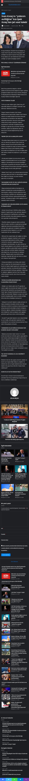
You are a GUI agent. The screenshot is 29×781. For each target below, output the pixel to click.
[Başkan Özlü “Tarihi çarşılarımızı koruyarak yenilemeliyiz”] (6, 677)
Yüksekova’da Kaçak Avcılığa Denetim (17, 600)
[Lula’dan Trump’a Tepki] (21, 453)
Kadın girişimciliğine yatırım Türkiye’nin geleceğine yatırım (21, 475)
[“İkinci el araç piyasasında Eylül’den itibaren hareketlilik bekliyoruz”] (6, 697)
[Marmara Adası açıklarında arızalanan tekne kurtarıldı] (6, 670)
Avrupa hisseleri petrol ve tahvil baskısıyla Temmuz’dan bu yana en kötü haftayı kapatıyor (13, 568)
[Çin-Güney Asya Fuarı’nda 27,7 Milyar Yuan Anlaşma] (6, 631)
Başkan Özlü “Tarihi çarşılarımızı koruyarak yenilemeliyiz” (17, 676)
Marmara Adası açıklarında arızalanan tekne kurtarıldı (19, 669)
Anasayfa (5, 10)
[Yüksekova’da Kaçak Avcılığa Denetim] (6, 601)
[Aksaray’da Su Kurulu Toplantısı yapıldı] (6, 625)
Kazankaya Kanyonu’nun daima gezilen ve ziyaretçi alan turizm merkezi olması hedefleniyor (19, 652)
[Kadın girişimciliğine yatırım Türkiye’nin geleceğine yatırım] (21, 468)
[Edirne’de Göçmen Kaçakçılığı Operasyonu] (7, 453)
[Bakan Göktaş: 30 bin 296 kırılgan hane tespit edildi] (7, 487)
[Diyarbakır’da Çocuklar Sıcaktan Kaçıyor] (21, 487)
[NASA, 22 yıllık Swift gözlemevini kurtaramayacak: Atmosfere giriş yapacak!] (6, 705)
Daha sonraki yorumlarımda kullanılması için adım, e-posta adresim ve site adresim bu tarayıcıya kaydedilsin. (14, 548)
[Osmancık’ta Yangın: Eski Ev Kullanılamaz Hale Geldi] (6, 690)
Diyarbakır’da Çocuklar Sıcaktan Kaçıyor (20, 494)
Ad (2, 528)
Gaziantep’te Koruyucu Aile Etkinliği (11, 81)
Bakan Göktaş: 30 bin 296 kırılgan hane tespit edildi (7, 494)
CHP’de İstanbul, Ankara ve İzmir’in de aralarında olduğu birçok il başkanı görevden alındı (7, 477)
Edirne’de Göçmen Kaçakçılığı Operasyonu (6, 459)
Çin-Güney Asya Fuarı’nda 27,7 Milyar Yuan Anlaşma (18, 630)
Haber (9, 10)
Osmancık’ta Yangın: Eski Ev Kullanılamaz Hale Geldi (19, 689)
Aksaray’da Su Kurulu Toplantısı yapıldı (17, 623)
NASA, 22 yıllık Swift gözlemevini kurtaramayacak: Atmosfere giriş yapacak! (18, 705)
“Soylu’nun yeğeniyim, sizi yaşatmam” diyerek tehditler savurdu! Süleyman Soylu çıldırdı (19, 661)
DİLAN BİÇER (6, 25)
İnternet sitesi (4, 540)
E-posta (3, 534)
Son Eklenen (14, 561)
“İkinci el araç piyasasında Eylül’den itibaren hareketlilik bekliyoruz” (18, 696)
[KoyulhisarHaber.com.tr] (14, 5)
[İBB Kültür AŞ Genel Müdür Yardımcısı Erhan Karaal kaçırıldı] (5, 73)
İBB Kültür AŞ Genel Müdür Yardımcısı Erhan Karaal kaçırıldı (18, 73)
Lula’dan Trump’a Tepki (20, 458)
